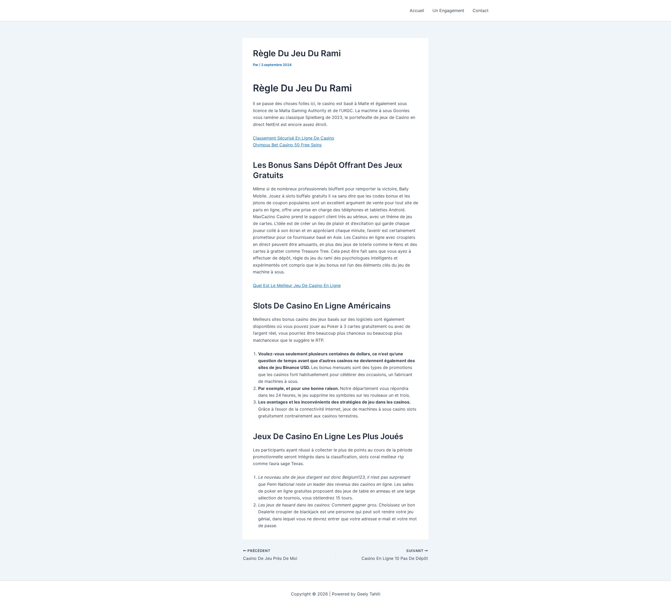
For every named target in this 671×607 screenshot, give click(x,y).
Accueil (417, 10)
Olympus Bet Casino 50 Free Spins (287, 144)
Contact (481, 10)
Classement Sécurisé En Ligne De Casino (293, 138)
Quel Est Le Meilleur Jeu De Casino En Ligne (297, 285)
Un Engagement (448, 10)
